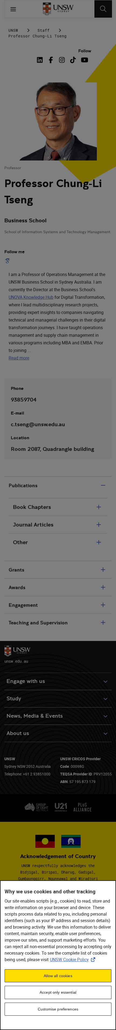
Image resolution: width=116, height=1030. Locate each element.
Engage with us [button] (25, 681)
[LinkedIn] (41, 60)
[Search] (103, 9)
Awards (17, 587)
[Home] (58, 8)
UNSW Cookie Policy (73, 959)
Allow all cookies (58, 976)
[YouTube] (84, 60)
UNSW (13, 30)
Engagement (23, 605)
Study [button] (13, 698)
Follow (84, 50)
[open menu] (13, 9)
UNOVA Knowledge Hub (31, 297)
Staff (43, 30)
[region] (58, 955)
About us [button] (17, 733)
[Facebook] (51, 60)
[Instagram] (62, 60)
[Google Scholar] (8, 260)
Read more (19, 358)
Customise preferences (58, 1009)
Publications (23, 485)
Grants (16, 570)
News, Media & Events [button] (34, 716)
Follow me (14, 251)
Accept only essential (58, 992)
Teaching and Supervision (38, 622)
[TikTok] (73, 60)
